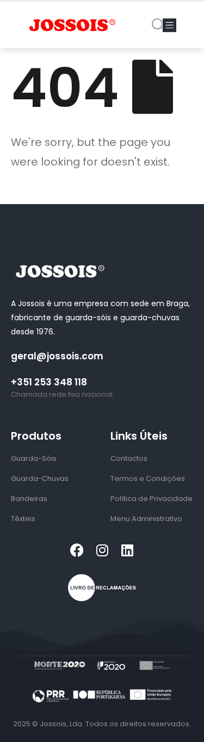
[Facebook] (76, 550)
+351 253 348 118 (49, 382)
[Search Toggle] (158, 25)
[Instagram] (102, 550)
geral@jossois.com (57, 356)
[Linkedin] (127, 550)
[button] (169, 25)
